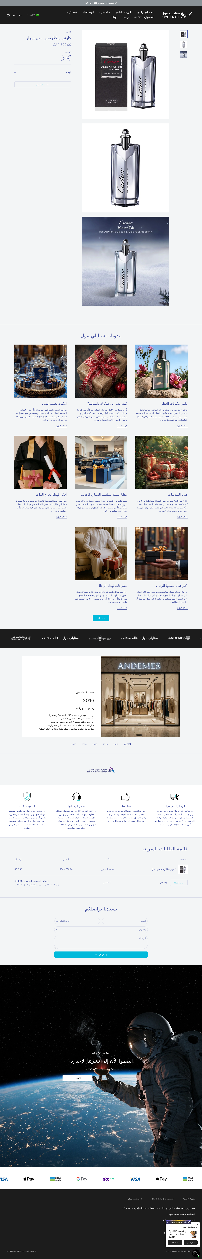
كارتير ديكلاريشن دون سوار (163, 869)
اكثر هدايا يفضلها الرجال (172, 586)
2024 (84, 744)
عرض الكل (101, 618)
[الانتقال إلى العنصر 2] (184, 44)
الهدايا (114, 17)
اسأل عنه (175, 1243)
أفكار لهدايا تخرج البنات (51, 495)
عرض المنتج (190, 1243)
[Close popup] (197, 1224)
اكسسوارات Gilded (143, 17)
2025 (73, 744)
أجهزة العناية (88, 12)
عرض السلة (179, 883)
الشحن (32, 884)
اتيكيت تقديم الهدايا (54, 403)
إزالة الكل (163, 883)
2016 (127, 744)
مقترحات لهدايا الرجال (112, 586)
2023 (94, 744)
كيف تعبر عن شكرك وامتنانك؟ (107, 403)
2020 (105, 744)
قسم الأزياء (72, 12)
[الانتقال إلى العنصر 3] (184, 54)
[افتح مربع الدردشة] (196, 1253)
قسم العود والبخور (145, 12)
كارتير (68, 32)
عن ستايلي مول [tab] (135, 1198)
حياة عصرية (104, 12)
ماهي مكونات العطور (174, 403)
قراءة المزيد (182, 425)
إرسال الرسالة (101, 954)
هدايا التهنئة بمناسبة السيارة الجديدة (103, 495)
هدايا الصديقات (178, 495)
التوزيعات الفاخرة (123, 12)
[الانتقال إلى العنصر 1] (184, 34)
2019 (115, 744)
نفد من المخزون (42, 84)
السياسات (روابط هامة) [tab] (163, 1198)
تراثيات (126, 17)
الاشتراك (77, 1078)
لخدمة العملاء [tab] (189, 1198)
